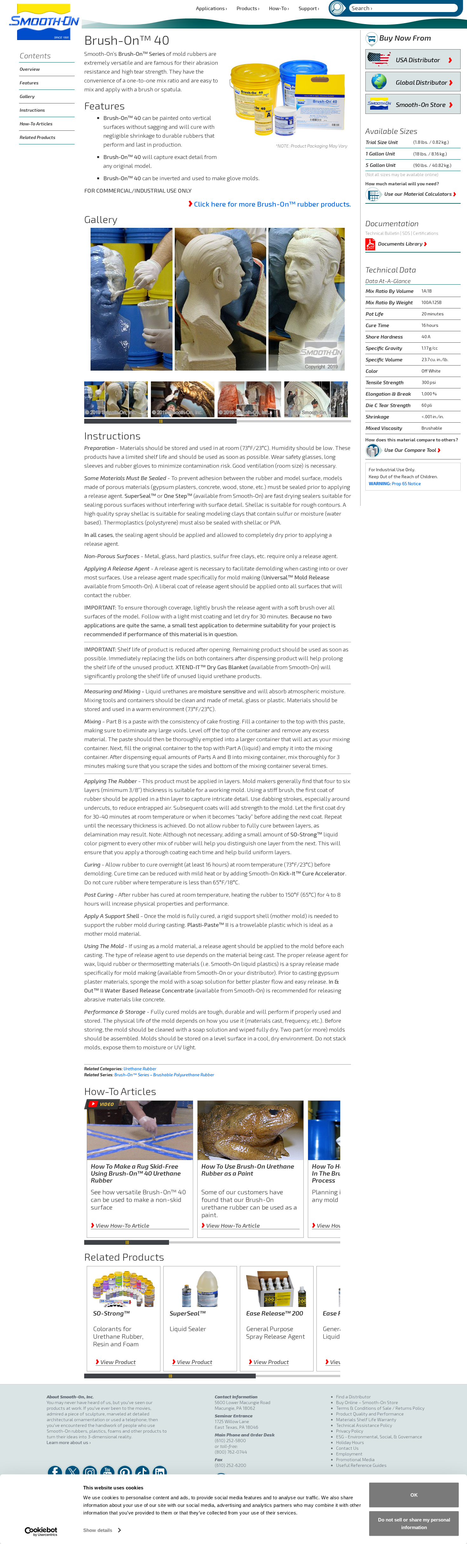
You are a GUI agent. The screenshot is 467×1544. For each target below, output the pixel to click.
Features (29, 82)
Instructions (32, 110)
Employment (349, 1453)
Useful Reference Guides (361, 1465)
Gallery (27, 96)
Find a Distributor (353, 1396)
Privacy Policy (349, 1431)
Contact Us (347, 1448)
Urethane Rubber (140, 1068)
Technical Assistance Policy (364, 1425)
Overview (30, 69)
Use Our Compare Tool (412, 449)
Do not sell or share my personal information (414, 1523)
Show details (97, 1530)
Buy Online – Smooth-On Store (367, 1402)
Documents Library (402, 242)
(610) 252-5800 (230, 1440)
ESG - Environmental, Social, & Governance (379, 1436)
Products (248, 8)
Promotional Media (355, 1459)
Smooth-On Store (424, 103)
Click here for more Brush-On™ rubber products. (272, 204)
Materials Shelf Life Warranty (366, 1419)
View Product (116, 1361)
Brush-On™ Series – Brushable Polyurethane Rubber (164, 1074)
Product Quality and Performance (370, 1413)
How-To (279, 8)
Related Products (37, 137)
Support (309, 8)
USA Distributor (424, 58)
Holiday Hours (350, 1442)
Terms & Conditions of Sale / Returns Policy (380, 1408)
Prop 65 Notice (395, 483)
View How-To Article (120, 1225)
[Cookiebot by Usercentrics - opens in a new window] (41, 1531)
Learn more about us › (69, 1442)
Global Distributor (424, 81)
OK (414, 1495)
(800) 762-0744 (231, 1452)
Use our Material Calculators (420, 193)
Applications (211, 8)
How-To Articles (36, 123)
